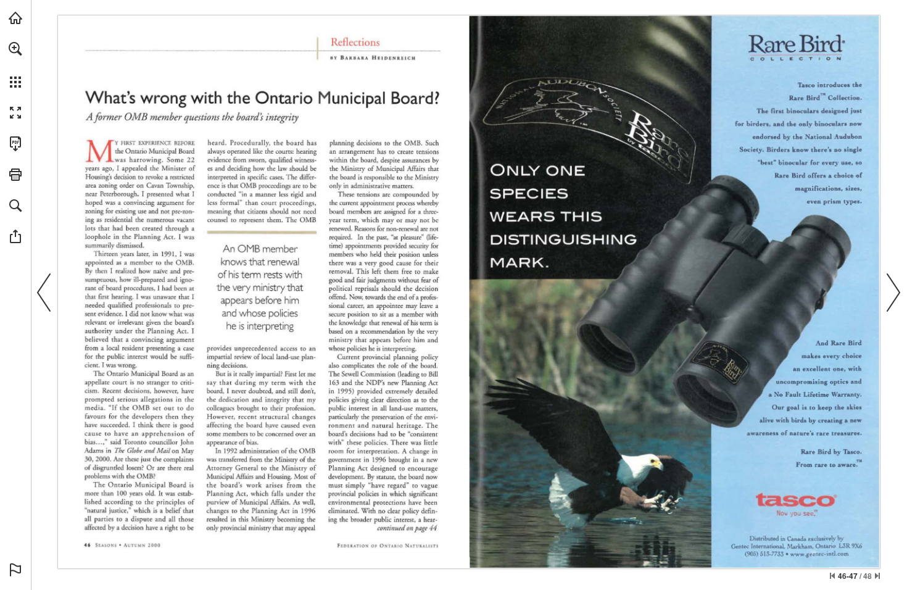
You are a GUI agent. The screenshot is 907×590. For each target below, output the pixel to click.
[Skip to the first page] (832, 576)
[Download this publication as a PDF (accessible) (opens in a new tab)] (15, 143)
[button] (15, 48)
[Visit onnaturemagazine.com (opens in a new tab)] (15, 17)
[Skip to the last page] (877, 576)
